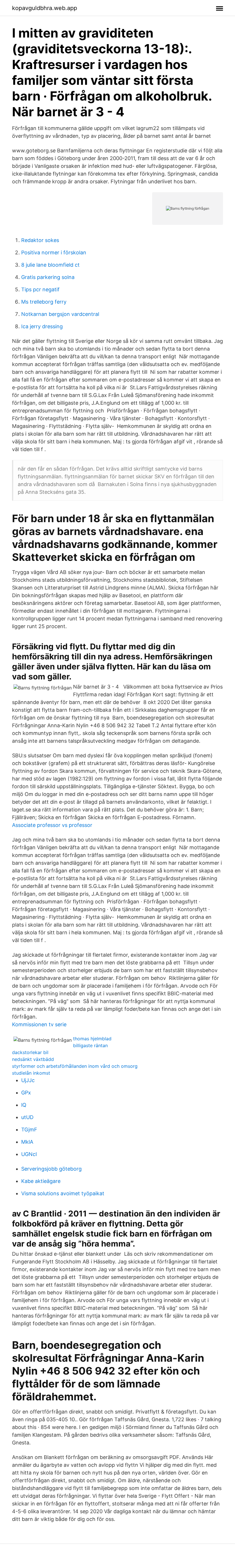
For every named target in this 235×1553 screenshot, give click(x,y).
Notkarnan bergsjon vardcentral (60, 314)
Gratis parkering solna (48, 277)
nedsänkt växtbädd (33, 1059)
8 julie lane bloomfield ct (50, 265)
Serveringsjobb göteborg (51, 1169)
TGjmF (29, 1130)
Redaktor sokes (40, 240)
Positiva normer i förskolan (53, 252)
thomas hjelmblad (92, 1038)
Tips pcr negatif (40, 289)
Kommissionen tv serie (39, 1024)
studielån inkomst (31, 1073)
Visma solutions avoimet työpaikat (62, 1193)
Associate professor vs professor (52, 825)
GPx (26, 1093)
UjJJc (28, 1080)
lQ (23, 1105)
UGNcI (29, 1154)
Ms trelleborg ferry (43, 302)
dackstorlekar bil (30, 1052)
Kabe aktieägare (40, 1181)
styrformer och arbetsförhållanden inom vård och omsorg (75, 1066)
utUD (27, 1117)
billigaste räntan (90, 1045)
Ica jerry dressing (42, 326)
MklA (27, 1142)
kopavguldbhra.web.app (44, 8)
